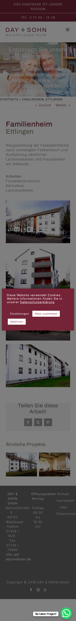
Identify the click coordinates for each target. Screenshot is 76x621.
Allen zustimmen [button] (46, 313)
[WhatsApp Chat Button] (66, 613)
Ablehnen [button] (16, 321)
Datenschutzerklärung (37, 302)
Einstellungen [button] (19, 313)
